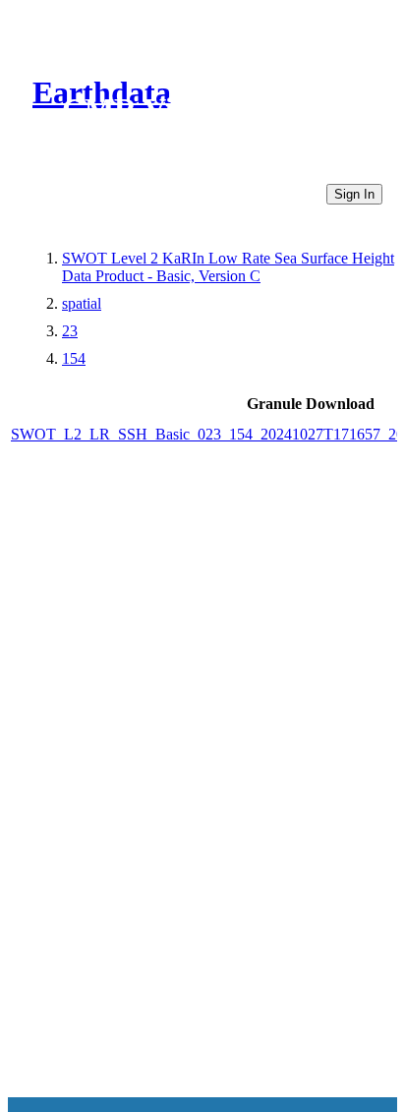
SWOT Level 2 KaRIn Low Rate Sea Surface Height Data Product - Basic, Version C (228, 267)
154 (74, 358)
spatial (81, 303)
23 (70, 330)
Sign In (354, 194)
